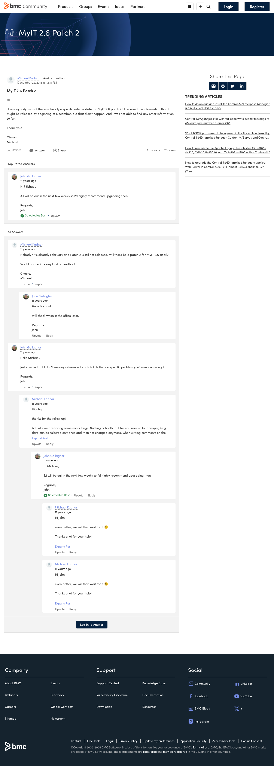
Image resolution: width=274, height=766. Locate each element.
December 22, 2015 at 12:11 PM (37, 82)
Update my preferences (158, 741)
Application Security (193, 741)
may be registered (175, 752)
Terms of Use (201, 747)
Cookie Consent (251, 741)
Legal (109, 741)
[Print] (223, 86)
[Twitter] (232, 86)
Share (62, 150)
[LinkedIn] (241, 86)
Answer (40, 150)
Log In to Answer (91, 624)
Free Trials (93, 741)
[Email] (213, 86)
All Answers (15, 232)
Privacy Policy (128, 741)
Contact (76, 741)
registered (150, 752)
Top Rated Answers (21, 163)
